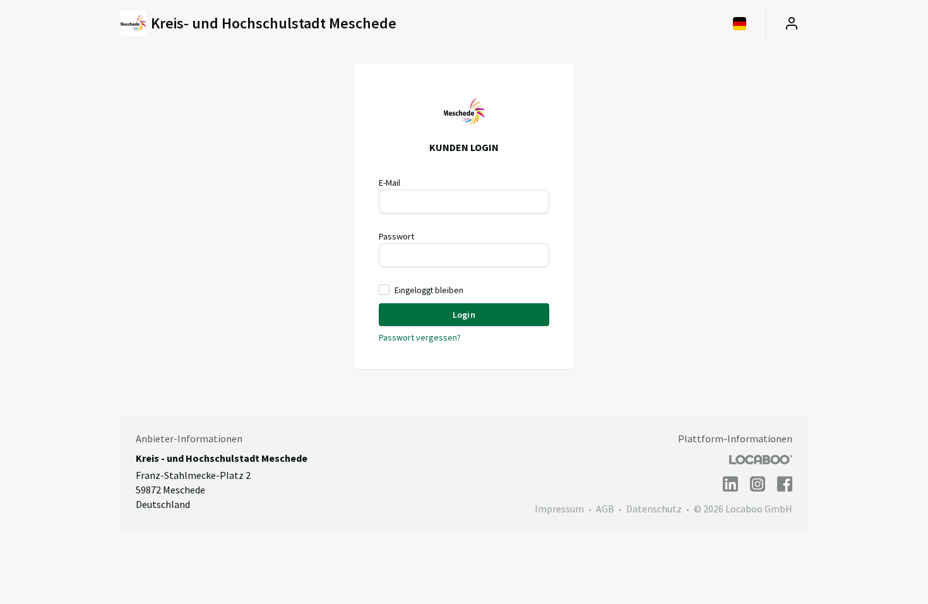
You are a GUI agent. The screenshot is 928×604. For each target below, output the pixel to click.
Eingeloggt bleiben (429, 290)
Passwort (396, 236)
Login (464, 314)
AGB (605, 508)
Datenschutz (654, 508)
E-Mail (389, 182)
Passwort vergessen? (420, 337)
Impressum (559, 508)
